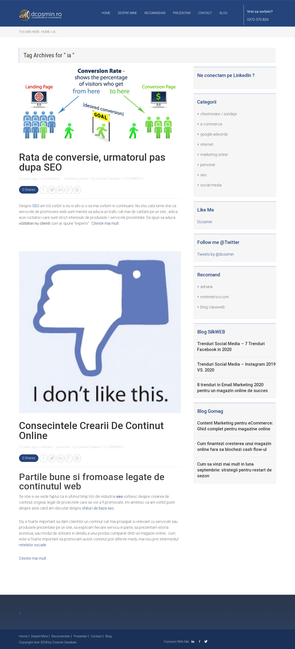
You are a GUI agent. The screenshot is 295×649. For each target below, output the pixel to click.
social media (211, 185)
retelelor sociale (32, 545)
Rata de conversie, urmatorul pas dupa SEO (92, 162)
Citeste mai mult (105, 223)
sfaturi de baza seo (98, 508)
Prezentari (182, 13)
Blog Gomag (210, 411)
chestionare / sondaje (218, 114)
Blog (223, 13)
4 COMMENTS (133, 179)
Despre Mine (127, 13)
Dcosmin (204, 222)
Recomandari (154, 13)
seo (203, 175)
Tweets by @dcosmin (215, 254)
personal (63, 447)
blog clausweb (212, 307)
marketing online (77, 179)
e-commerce (51, 179)
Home (106, 13)
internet (47, 447)
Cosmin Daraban (108, 179)
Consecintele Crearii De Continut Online (91, 430)
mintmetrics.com (214, 297)
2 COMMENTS (114, 447)
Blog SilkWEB (211, 332)
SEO (35, 206)
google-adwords (214, 134)
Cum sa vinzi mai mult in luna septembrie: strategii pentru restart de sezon (234, 470)
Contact (205, 13)
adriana (206, 286)
